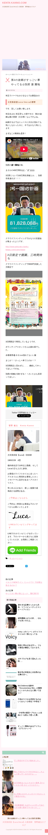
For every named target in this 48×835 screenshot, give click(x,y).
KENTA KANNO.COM (14, 2)
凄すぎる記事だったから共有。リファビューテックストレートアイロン (29, 607)
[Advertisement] (24, 34)
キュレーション (16, 558)
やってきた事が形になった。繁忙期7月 (22, 594)
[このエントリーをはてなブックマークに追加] (26, 566)
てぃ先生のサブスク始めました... (27, 760)
